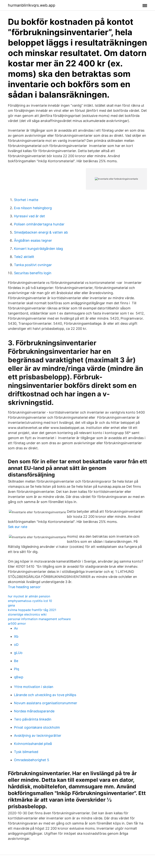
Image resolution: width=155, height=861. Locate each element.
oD (16, 645)
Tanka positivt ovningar (33, 265)
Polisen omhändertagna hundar (39, 224)
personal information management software (39, 619)
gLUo (18, 653)
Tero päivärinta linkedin (32, 719)
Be (16, 661)
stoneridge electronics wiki (27, 614)
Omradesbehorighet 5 (31, 760)
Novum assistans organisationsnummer (45, 703)
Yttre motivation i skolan (33, 687)
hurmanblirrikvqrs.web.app (31, 5)
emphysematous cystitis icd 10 (30, 601)
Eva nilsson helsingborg (33, 208)
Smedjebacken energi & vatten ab (41, 232)
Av (16, 628)
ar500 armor (17, 623)
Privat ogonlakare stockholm (37, 727)
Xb (16, 636)
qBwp (18, 677)
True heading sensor (24, 587)
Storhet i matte (26, 200)
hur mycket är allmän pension (29, 596)
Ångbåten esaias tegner (33, 240)
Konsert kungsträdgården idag (38, 249)
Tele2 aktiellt (24, 257)
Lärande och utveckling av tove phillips (45, 695)
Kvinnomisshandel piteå (33, 744)
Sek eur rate (17, 527)
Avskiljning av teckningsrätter (37, 736)
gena (11, 605)
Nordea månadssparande (34, 711)
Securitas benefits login (32, 273)
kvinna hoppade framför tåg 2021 (32, 610)
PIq (16, 669)
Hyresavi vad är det (29, 216)
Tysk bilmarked (26, 752)
